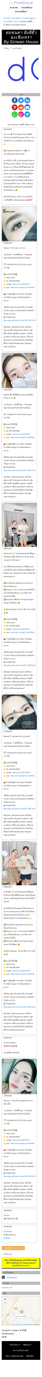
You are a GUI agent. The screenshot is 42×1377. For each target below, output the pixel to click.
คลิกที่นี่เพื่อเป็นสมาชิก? (21, 1266)
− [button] (5, 1302)
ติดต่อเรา (28, 1345)
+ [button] (5, 1299)
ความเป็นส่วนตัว (21, 1350)
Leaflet (13, 1324)
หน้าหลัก (14, 8)
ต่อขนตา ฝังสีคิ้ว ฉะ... (22, 1316)
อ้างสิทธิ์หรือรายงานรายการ (13, 1248)
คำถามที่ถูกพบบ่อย (15, 1356)
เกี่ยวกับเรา (15, 1345)
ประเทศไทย (16, 18)
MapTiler (19, 1324)
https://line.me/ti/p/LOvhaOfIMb (22, 287)
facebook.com (7, 1288)
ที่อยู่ (7, 48)
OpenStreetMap (27, 1324)
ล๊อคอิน (30, 1356)
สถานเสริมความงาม (11, 21)
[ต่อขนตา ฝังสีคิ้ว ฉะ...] (21, 1311)
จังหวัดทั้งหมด (27, 8)
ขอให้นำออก (7, 1254)
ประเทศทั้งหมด (22, 11)
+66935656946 (11, 1278)
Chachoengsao (29, 18)
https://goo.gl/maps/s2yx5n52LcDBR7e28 (19, 320)
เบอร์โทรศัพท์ (17, 48)
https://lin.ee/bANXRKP (21, 284)
